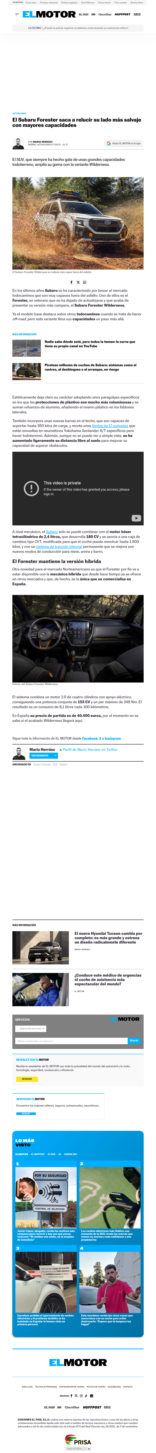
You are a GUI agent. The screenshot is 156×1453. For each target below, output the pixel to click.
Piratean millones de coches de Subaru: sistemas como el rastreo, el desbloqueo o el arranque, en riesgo (90, 367)
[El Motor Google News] (91, 1396)
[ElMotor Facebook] (71, 1396)
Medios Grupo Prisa (78, 1448)
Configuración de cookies (71, 1387)
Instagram (113, 738)
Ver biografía (39, 755)
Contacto (127, 1387)
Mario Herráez (43, 141)
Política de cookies (96, 1387)
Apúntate (27, 1079)
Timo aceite (120, 2)
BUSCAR (26, 1113)
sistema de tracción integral (59, 546)
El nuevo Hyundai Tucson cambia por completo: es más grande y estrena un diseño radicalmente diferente (108, 937)
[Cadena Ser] (137, 15)
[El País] (83, 15)
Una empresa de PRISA (78, 1439)
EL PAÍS (51, 1154)
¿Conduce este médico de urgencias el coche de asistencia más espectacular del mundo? (108, 979)
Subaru (52, 531)
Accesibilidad (114, 1387)
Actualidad (19, 113)
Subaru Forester (42, 764)
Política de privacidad (46, 1387)
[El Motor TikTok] (86, 1396)
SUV (55, 764)
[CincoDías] (105, 15)
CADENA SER (70, 1154)
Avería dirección (139, 2)
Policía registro (69, 2)
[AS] (94, 15)
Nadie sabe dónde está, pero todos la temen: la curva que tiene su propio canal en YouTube (90, 344)
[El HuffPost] (123, 15)
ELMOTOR (21, 1154)
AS (59, 1154)
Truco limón (104, 2)
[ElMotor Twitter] (76, 1396)
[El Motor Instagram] (81, 1396)
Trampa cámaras (49, 2)
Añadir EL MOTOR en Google (126, 143)
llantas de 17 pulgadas (110, 425)
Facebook (90, 738)
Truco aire (31, 2)
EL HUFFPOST (38, 1154)
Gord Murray (88, 2)
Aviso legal (27, 1387)
